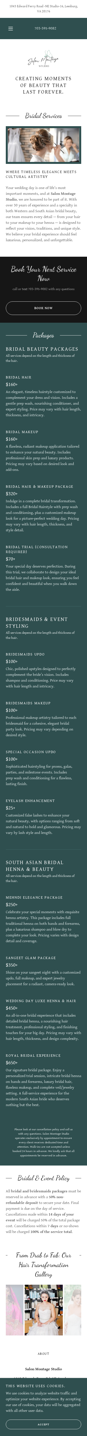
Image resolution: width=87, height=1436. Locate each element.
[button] (10, 28)
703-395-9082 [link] (45, 28)
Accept (43, 1424)
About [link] (44, 1354)
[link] (43, 60)
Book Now (43, 308)
